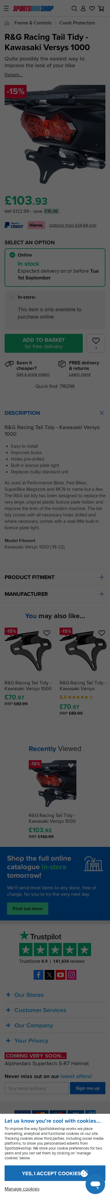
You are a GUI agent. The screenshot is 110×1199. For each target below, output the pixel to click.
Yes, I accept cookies (51, 1173)
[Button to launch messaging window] (95, 1184)
